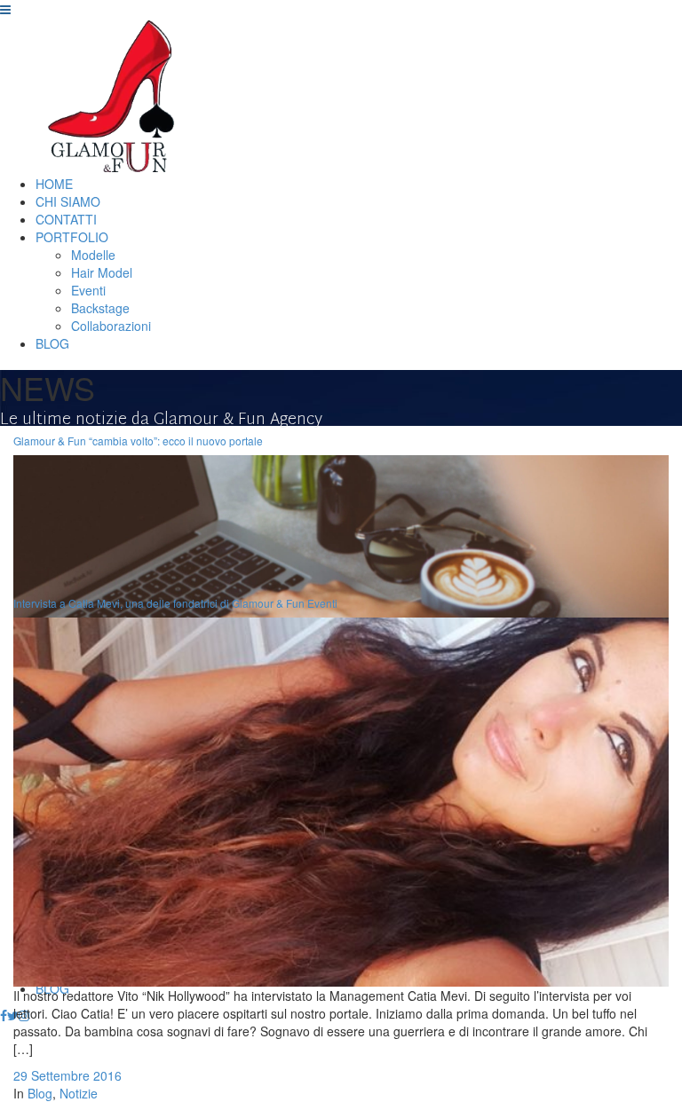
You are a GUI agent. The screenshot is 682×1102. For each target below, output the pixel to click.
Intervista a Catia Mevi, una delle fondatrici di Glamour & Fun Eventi (175, 602)
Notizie (78, 1093)
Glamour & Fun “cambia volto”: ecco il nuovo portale (138, 440)
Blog (40, 1093)
